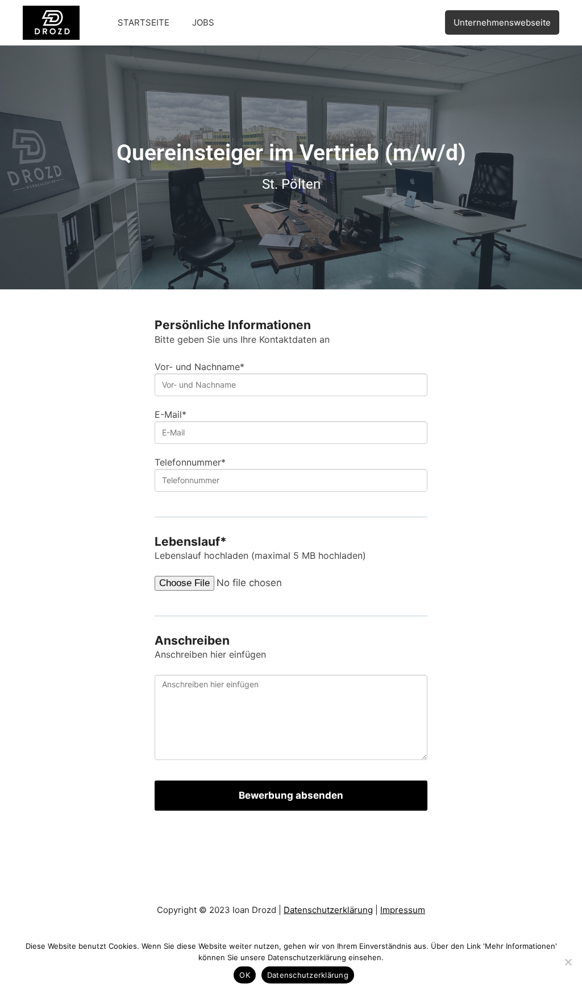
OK (244, 974)
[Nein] (567, 962)
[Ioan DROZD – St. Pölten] (51, 22)
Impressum (402, 909)
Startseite (143, 22)
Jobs (203, 22)
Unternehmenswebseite (502, 22)
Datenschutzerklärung (328, 909)
